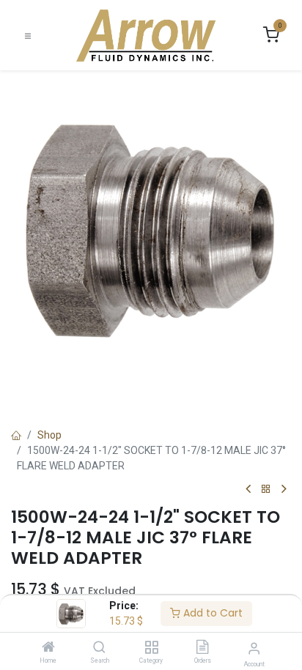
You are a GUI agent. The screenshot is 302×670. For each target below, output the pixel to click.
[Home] (48, 648)
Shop (49, 435)
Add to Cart (211, 613)
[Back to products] (266, 489)
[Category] (151, 648)
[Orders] (202, 648)
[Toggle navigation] (28, 35)
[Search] (99, 648)
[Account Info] (254, 648)
